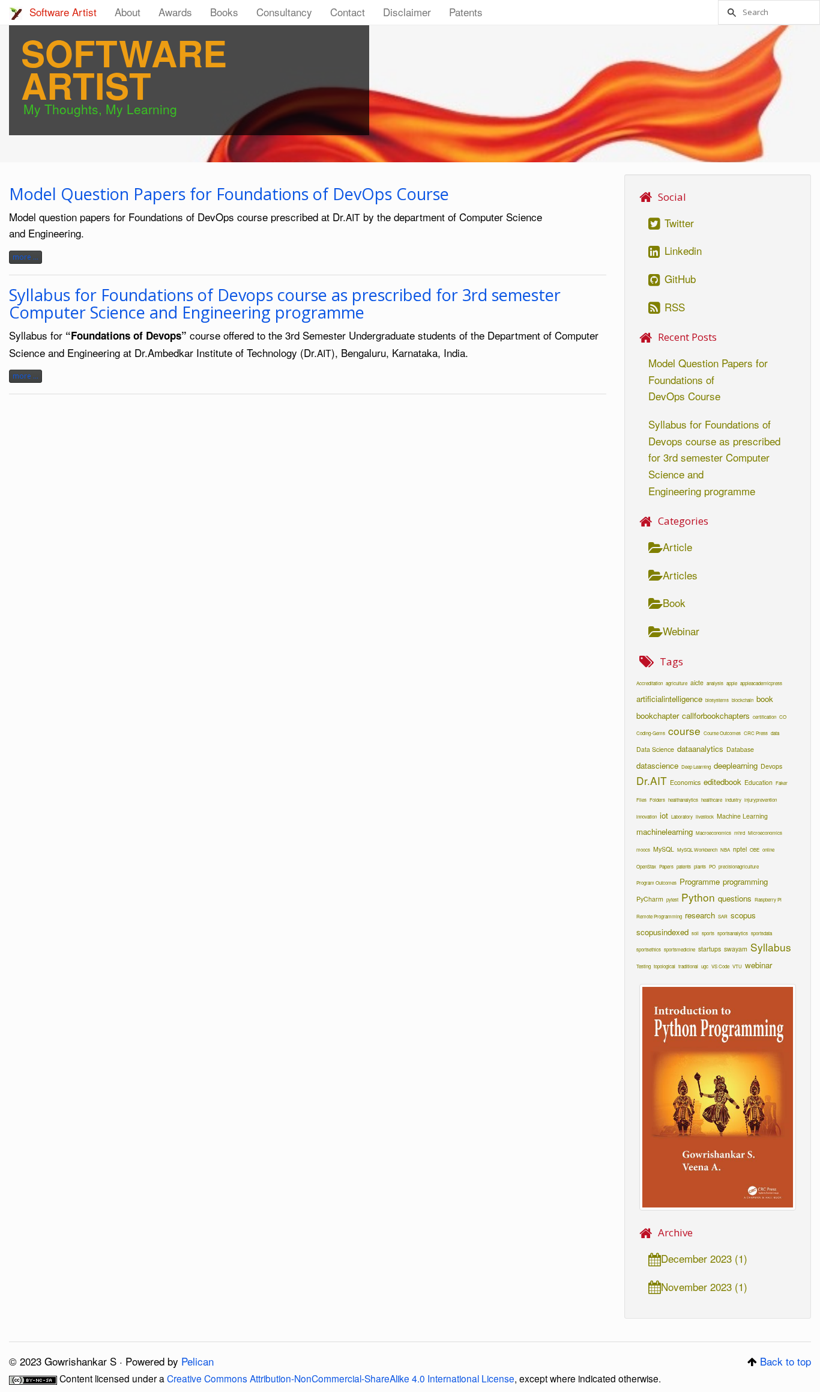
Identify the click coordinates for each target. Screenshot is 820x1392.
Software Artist (63, 11)
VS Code (720, 966)
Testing (643, 966)
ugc (704, 966)
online (768, 849)
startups (709, 948)
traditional (688, 966)
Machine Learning (742, 815)
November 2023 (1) (704, 1286)
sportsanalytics (732, 933)
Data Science (655, 749)
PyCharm (649, 898)
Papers (666, 866)
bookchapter (657, 715)
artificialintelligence (669, 698)
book (764, 698)
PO (712, 866)
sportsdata (761, 933)
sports (708, 933)
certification (764, 716)
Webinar (681, 630)
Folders (657, 799)
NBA (725, 849)
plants (700, 866)
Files (641, 799)
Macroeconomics (713, 832)
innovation (646, 816)
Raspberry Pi (768, 899)
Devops (771, 766)
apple (731, 683)
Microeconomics (765, 832)
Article (677, 546)
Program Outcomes (656, 882)
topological (664, 966)
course (684, 730)
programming (745, 881)
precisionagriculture (739, 866)
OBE (754, 849)
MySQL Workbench (697, 849)
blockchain (742, 700)
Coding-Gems (650, 733)
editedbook (722, 781)
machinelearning (664, 831)
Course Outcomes (722, 733)
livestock (705, 816)
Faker (782, 783)
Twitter (678, 222)
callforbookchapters (716, 715)
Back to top (785, 1361)
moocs (643, 849)
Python (698, 897)
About (127, 11)
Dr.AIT (651, 780)
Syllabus (770, 946)
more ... (25, 257)
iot (664, 815)
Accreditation (649, 683)
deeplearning (736, 765)
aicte (697, 682)
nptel (740, 848)
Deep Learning (696, 766)
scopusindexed (662, 932)
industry (733, 799)
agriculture (676, 683)
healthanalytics (683, 799)
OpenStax (646, 866)
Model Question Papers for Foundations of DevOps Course (229, 194)
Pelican (197, 1361)
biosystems (717, 700)
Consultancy (284, 11)
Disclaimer (407, 11)
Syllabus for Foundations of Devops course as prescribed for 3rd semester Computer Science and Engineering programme (285, 304)
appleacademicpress (761, 683)
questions (735, 898)
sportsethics (648, 949)
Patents (466, 11)
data (775, 733)
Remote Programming (659, 916)
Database (740, 749)
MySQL (663, 848)
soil (695, 933)
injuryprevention (760, 799)
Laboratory (682, 816)
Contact (347, 11)
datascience (657, 765)
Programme (700, 881)
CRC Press (756, 733)
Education (758, 782)
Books (224, 11)
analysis (715, 683)
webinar (758, 965)
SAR (723, 916)
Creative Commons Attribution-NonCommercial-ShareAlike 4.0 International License (340, 1378)
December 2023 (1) (704, 1258)
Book (674, 602)
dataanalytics (700, 748)
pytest (672, 899)
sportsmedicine (679, 949)
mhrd (739, 832)
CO (782, 716)
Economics (685, 782)
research (700, 915)
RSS (673, 306)
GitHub (679, 278)
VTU (737, 966)
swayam (735, 948)
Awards (175, 11)
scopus (743, 915)
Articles (680, 574)
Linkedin (682, 250)
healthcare (711, 799)
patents (684, 866)
